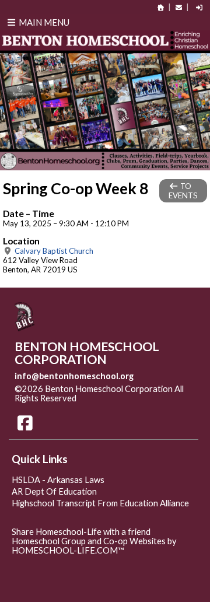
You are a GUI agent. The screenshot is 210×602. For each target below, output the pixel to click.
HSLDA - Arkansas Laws (58, 480)
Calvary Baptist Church (53, 251)
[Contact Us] (178, 7)
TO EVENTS (183, 190)
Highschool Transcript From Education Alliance (100, 503)
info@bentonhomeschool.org (74, 376)
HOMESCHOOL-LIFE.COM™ (68, 550)
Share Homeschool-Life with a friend (81, 532)
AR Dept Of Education (54, 491)
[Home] (161, 7)
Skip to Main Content (127, 398)
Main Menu (43, 22)
